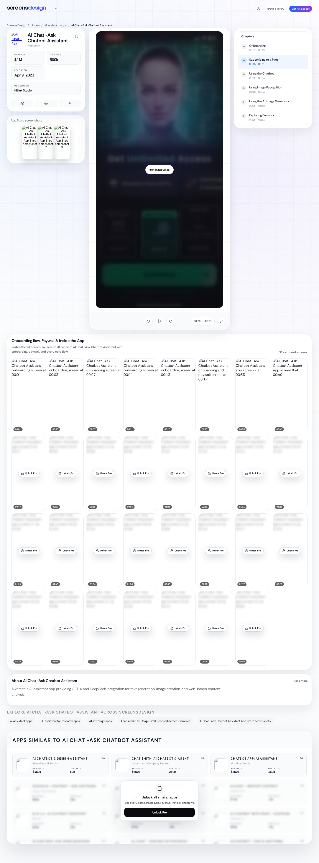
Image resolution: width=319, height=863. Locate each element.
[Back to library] (56, 8)
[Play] (159, 321)
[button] (29, 395)
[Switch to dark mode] (258, 9)
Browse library (275, 8)
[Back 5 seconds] (148, 321)
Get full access (301, 8)
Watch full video (159, 170)
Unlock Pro (159, 812)
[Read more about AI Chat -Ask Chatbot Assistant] (159, 689)
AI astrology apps (100, 721)
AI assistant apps (55, 25)
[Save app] (77, 36)
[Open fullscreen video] (221, 321)
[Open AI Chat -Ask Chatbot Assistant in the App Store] (18, 38)
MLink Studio (23, 90)
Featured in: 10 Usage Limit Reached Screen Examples (155, 721)
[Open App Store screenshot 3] (62, 142)
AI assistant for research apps (60, 721)
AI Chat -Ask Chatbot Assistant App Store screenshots (235, 721)
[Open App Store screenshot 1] (30, 142)
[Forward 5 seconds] (170, 321)
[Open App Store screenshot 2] (46, 142)
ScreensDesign (16, 25)
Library (35, 25)
